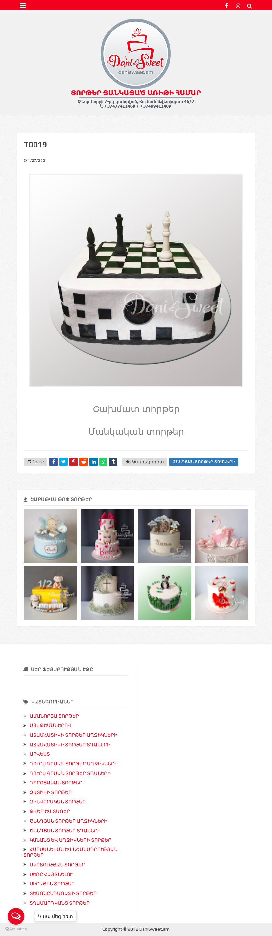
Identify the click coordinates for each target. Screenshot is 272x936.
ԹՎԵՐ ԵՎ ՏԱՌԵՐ (50, 811)
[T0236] (50, 593)
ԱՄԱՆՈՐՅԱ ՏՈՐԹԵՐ (54, 715)
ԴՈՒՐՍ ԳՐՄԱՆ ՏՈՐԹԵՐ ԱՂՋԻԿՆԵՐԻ (74, 763)
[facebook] (226, 6)
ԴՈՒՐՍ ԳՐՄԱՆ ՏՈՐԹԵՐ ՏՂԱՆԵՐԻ (70, 773)
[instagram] (238, 6)
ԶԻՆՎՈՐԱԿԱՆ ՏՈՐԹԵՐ (58, 801)
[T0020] (164, 593)
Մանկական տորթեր (136, 432)
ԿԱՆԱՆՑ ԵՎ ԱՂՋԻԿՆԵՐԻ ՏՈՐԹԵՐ (70, 839)
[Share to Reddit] (83, 462)
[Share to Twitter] (63, 462)
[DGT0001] (50, 536)
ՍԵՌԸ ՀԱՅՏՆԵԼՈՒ (51, 874)
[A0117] (221, 593)
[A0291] (107, 536)
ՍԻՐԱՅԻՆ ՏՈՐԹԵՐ (52, 883)
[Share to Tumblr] (113, 462)
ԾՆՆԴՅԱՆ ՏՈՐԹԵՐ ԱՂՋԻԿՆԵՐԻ (68, 821)
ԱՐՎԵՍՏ (40, 754)
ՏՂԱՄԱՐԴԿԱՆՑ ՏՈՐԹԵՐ (60, 902)
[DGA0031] (164, 536)
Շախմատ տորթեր (136, 409)
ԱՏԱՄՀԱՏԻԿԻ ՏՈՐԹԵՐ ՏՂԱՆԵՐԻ (70, 744)
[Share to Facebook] (53, 462)
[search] (249, 6)
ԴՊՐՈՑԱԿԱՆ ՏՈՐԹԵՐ (56, 782)
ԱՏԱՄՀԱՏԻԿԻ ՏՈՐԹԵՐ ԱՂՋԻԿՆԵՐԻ (73, 735)
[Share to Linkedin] (93, 462)
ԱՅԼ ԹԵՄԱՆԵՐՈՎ (50, 725)
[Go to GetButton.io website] (16, 929)
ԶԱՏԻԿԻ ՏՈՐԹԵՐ (51, 792)
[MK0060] (107, 593)
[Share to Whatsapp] (103, 462)
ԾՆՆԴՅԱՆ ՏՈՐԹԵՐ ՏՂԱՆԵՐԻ (203, 462)
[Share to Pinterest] (73, 462)
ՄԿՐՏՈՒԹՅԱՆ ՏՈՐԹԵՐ (57, 864)
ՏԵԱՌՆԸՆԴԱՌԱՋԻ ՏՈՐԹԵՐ (63, 893)
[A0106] (221, 536)
